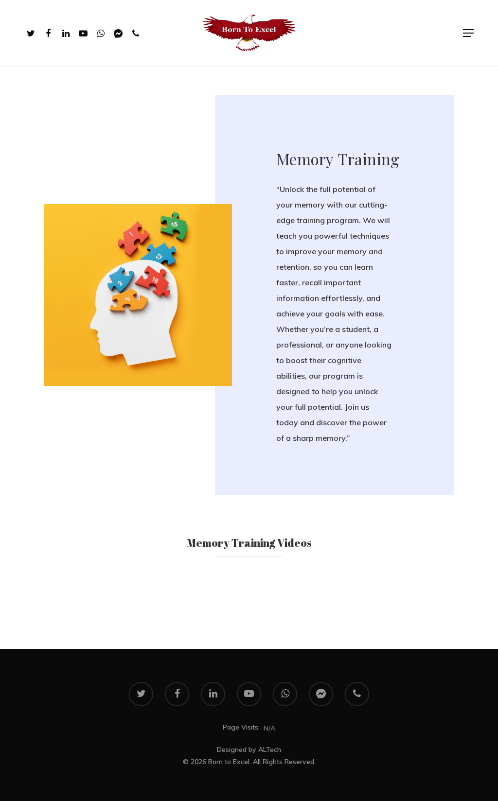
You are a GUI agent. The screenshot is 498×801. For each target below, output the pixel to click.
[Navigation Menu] (468, 33)
